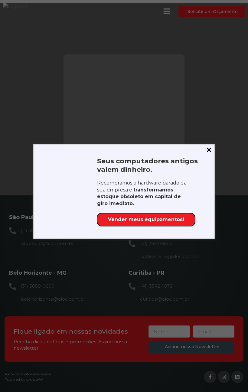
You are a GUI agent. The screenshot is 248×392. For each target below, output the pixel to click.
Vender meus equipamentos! (146, 219)
